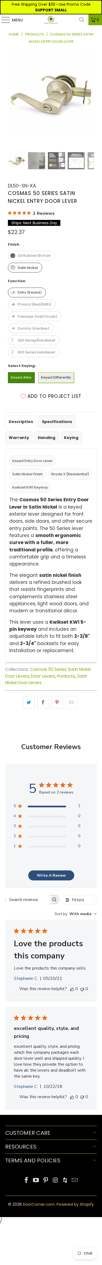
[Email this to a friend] (71, 702)
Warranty (19, 437)
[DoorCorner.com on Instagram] (56, 1181)
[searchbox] (27, 900)
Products (66, 676)
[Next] (89, 101)
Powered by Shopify (75, 1204)
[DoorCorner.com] (51, 19)
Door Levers (43, 676)
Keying (71, 437)
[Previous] (13, 101)
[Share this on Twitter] (29, 702)
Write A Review (51, 875)
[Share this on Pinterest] (57, 702)
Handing (46, 437)
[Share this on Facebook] (43, 702)
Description (21, 421)
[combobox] (76, 913)
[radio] (31, 256)
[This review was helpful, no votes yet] (72, 989)
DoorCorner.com (39, 1204)
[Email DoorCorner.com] (75, 1181)
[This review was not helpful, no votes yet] (82, 989)
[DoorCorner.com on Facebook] (26, 1181)
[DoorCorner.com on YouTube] (36, 1181)
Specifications (57, 421)
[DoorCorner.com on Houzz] (65, 1181)
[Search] (82, 19)
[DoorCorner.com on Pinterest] (46, 1181)
